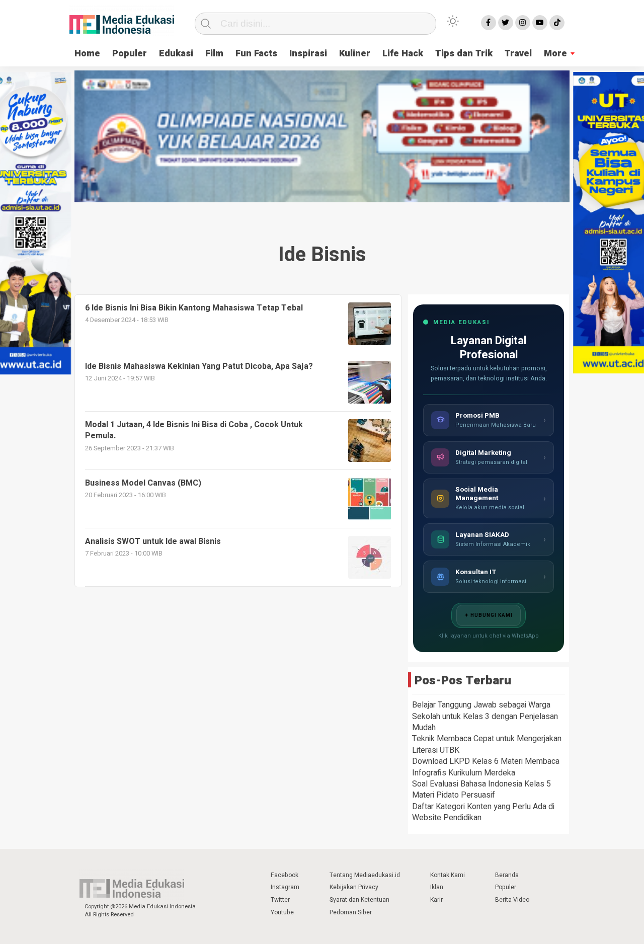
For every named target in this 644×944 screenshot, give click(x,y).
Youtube (282, 912)
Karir (436, 899)
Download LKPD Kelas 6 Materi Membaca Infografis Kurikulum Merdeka (485, 766)
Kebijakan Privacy (354, 887)
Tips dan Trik (464, 53)
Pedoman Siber (351, 912)
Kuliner (354, 53)
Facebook (284, 875)
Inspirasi (308, 53)
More (555, 53)
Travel (518, 53)
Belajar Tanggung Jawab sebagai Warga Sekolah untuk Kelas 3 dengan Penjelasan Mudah (485, 716)
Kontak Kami (447, 875)
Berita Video (512, 899)
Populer (129, 53)
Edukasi (176, 53)
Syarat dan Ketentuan (359, 899)
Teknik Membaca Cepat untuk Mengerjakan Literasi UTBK (486, 744)
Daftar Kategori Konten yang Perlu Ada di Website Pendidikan (483, 812)
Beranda (507, 875)
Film (214, 53)
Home (87, 53)
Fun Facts (256, 53)
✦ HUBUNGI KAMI (488, 615)
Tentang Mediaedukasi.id (365, 875)
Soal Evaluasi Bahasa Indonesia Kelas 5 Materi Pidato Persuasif (481, 789)
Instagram (285, 887)
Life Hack (402, 53)
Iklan (436, 887)
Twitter (280, 899)
